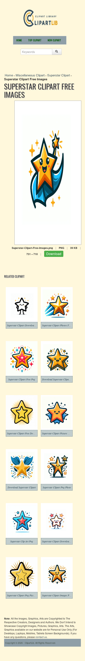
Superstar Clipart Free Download (23, 433)
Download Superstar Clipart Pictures (60, 379)
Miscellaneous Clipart (30, 75)
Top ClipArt (34, 40)
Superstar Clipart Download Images (25, 325)
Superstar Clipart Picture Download (60, 433)
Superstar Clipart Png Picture (22, 595)
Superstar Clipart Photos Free (57, 325)
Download (53, 253)
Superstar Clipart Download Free (58, 541)
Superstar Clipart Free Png (21, 379)
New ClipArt (54, 40)
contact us (41, 637)
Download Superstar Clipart (22, 487)
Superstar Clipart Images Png (57, 595)
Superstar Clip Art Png (21, 541)
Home (19, 40)
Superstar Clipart (58, 75)
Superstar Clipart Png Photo (57, 487)
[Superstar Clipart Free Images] (47, 172)
